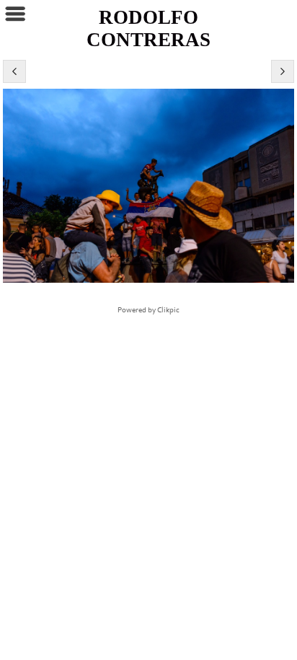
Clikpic (168, 310)
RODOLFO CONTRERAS (148, 28)
